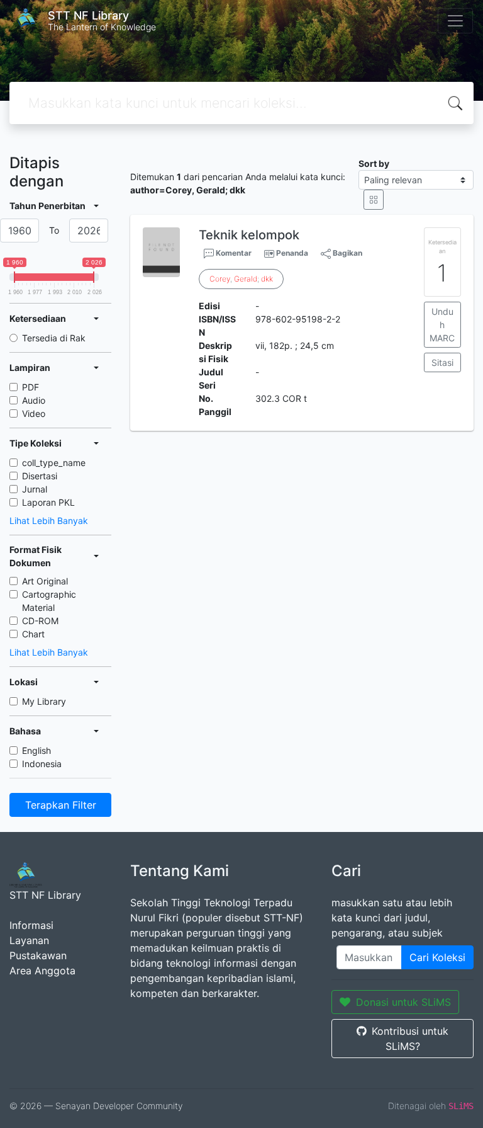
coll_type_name (54, 462)
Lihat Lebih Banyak (48, 520)
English (36, 750)
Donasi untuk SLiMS (403, 1002)
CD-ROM (40, 620)
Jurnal (34, 489)
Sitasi (442, 362)
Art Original (45, 581)
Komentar (233, 253)
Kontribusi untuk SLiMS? (410, 1038)
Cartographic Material (49, 601)
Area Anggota (42, 970)
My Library (44, 701)
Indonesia (42, 763)
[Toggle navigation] (455, 20)
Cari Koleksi (437, 957)
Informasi (31, 925)
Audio (33, 400)
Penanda (292, 253)
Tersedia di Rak (54, 338)
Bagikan (346, 253)
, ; (241, 278)
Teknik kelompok (249, 234)
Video (33, 413)
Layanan (29, 940)
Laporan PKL (48, 502)
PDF (30, 387)
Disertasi (39, 475)
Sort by (373, 163)
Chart (33, 634)
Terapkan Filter (60, 805)
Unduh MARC (442, 324)
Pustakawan (38, 955)
